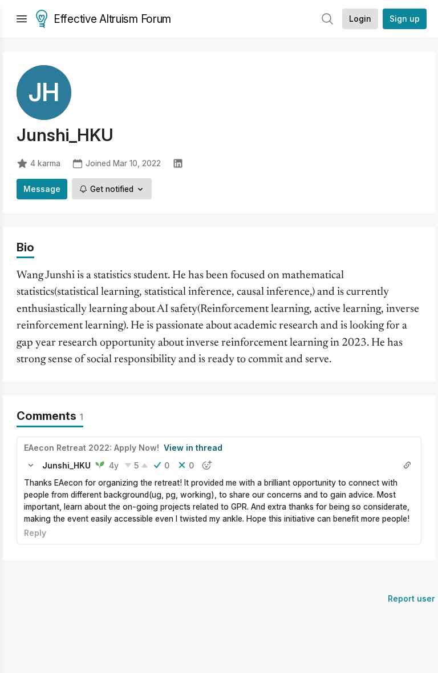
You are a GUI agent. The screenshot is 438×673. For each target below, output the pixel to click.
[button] (31, 465)
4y (114, 465)
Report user (411, 598)
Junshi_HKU (66, 465)
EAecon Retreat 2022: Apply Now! (91, 447)
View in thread (193, 447)
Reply (35, 533)
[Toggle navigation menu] (21, 19)
